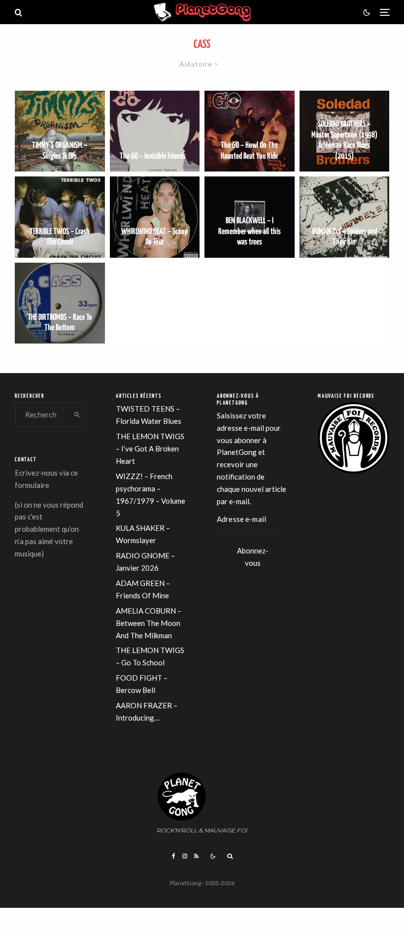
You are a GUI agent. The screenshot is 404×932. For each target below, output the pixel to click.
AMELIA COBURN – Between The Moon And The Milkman (148, 623)
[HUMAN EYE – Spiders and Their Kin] (345, 216)
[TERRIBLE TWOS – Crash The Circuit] (60, 216)
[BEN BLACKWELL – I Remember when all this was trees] (249, 216)
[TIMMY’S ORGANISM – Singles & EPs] (60, 131)
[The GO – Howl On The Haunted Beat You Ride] (249, 131)
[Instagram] (185, 856)
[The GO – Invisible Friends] (155, 131)
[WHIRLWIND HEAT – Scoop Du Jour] (155, 216)
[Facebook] (173, 856)
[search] (77, 414)
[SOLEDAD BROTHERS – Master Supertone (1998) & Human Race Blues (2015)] (345, 131)
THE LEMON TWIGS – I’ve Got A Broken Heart (150, 448)
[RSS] (196, 856)
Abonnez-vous (253, 554)
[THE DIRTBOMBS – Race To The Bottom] (60, 303)
